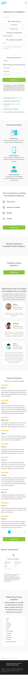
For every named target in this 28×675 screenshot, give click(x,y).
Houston (9, 633)
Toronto (9, 639)
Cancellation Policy (14, 670)
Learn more (19, 98)
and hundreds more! (11, 641)
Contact (3, 668)
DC (8, 629)
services (9, 658)
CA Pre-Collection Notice (17, 668)
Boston (9, 623)
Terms (7, 670)
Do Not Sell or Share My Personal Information (12, 669)
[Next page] (25, 532)
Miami (8, 627)
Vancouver (9, 637)
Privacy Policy (8, 86)
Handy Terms (21, 85)
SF (7, 620)
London (9, 635)
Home (5, 658)
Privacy (8, 668)
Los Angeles (10, 631)
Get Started (14, 227)
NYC (8, 618)
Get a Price (14, 80)
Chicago (9, 625)
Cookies (3, 670)
